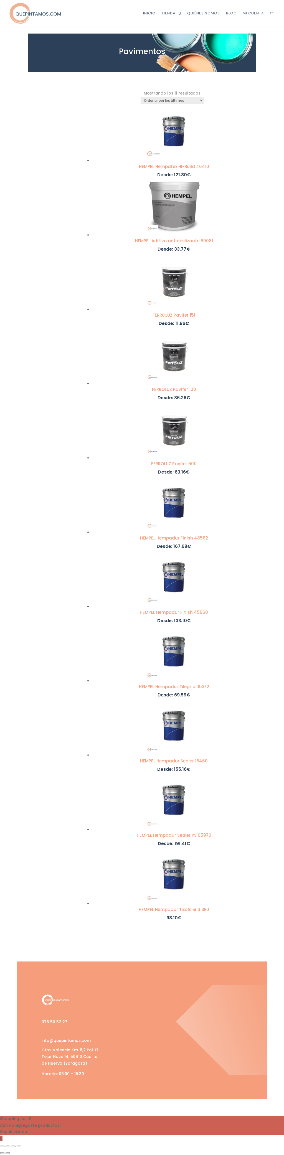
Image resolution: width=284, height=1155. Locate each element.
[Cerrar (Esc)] (19, 1146)
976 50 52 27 (54, 1022)
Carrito (120, 1014)
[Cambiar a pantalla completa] (8, 1146)
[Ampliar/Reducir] (2, 1146)
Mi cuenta (123, 1026)
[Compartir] (13, 1146)
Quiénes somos (203, 13)
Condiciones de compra (210, 1014)
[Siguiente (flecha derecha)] (8, 1153)
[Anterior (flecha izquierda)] (2, 1153)
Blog (231, 13)
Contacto (123, 1039)
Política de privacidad (207, 1026)
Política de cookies (204, 1039)
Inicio (149, 13)
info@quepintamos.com (66, 1040)
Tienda (169, 13)
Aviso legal (195, 1002)
